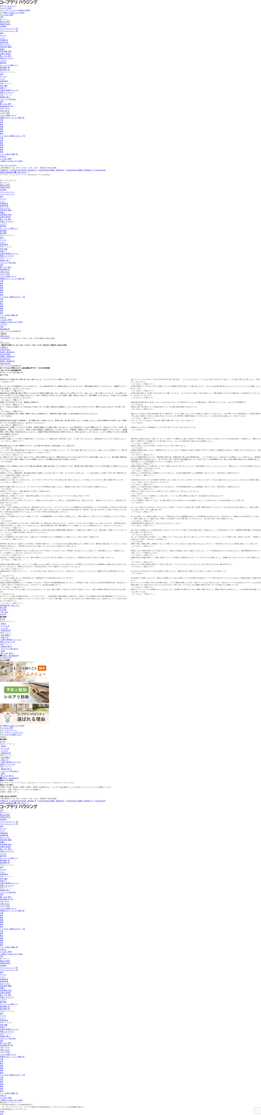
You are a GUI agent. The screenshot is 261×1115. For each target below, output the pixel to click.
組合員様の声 (5, 269)
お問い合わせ (5, 111)
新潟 (1, 133)
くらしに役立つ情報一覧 (9, 154)
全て (2, 619)
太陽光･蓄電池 (5, 54)
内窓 (1, 102)
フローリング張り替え (8, 99)
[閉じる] (1, 341)
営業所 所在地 (5, 24)
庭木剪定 (3, 63)
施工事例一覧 (5, 67)
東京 (1, 124)
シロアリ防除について (8, 115)
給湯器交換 (4, 42)
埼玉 (1, 122)
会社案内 (3, 26)
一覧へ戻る (4, 612)
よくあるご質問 (5, 159)
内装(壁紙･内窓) (6, 51)
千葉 (1, 120)
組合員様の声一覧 (6, 106)
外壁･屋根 (3, 86)
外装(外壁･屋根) (6, 47)
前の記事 (3, 608)
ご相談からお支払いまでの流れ (11, 161)
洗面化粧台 (4, 40)
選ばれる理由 (5, 22)
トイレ (2, 38)
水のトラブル (5, 44)
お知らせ (3, 156)
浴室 (1, 33)
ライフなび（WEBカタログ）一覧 (12, 136)
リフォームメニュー (7, 192)
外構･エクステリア (7, 58)
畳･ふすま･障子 (5, 56)
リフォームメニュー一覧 (9, 28)
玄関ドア (3, 88)
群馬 (1, 129)
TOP (1, 17)
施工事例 (3, 231)
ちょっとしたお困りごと (9, 65)
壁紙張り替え (5, 97)
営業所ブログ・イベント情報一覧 (12, 118)
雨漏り (2, 49)
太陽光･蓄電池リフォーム (9, 90)
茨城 (1, 127)
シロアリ (3, 60)
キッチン (3, 35)
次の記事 (3, 610)
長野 (1, 131)
